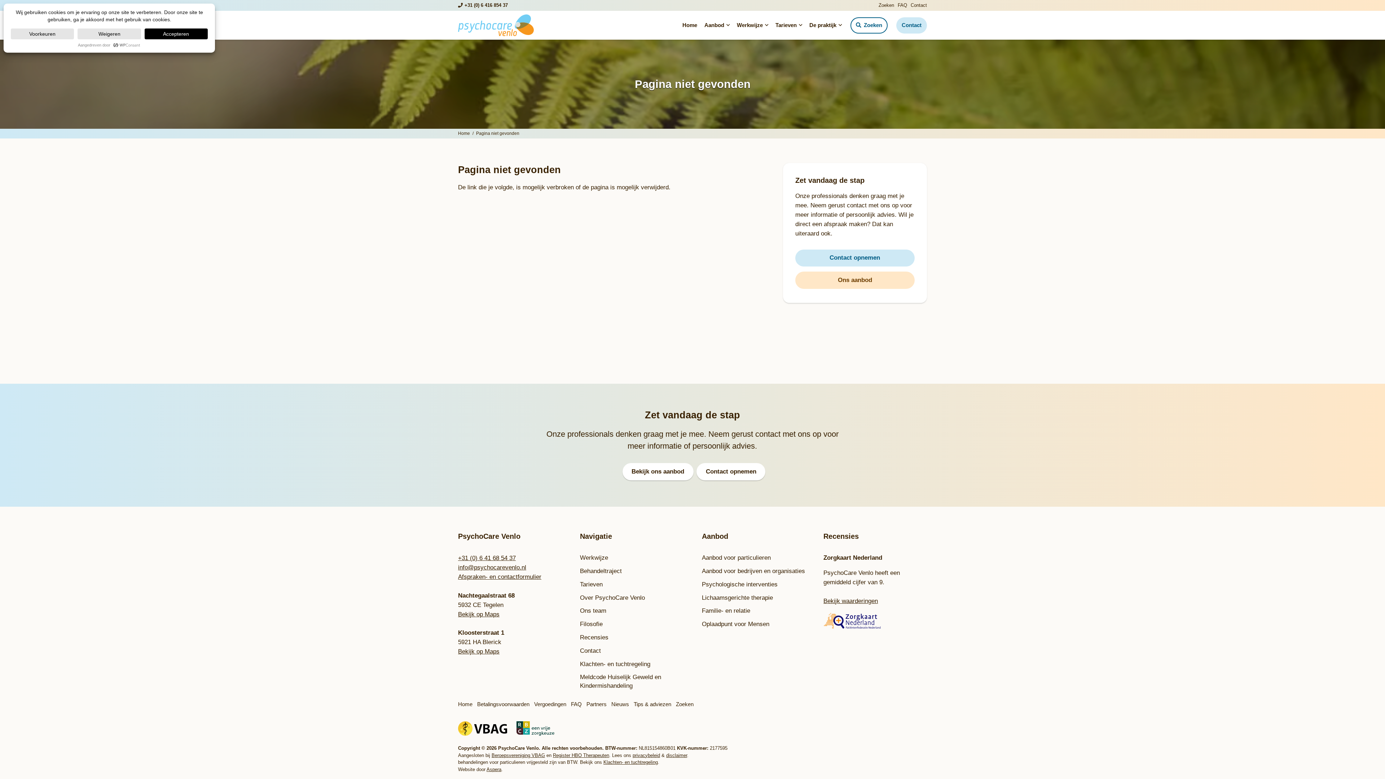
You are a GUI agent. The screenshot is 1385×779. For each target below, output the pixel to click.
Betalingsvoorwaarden (503, 704)
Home (465, 704)
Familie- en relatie (726, 610)
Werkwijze (594, 557)
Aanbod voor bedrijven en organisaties (753, 571)
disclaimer (676, 755)
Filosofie (591, 624)
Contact (919, 5)
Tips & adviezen (652, 704)
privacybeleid (646, 755)
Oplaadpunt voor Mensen (735, 624)
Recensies (594, 637)
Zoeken (886, 5)
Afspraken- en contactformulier (499, 576)
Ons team (593, 610)
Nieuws (620, 704)
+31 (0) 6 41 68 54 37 (487, 558)
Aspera (494, 769)
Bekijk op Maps (479, 614)
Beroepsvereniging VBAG (518, 755)
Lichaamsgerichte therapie (737, 597)
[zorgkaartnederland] (875, 621)
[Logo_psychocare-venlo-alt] (496, 25)
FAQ (902, 5)
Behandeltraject (601, 571)
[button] (727, 25)
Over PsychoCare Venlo (612, 597)
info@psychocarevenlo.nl (492, 567)
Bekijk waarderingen (850, 601)
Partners (596, 704)
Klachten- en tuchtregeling (615, 664)
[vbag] (482, 728)
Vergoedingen (550, 704)
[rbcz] (535, 728)
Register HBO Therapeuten (581, 755)
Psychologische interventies (740, 584)
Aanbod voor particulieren (736, 557)
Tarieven (591, 584)
